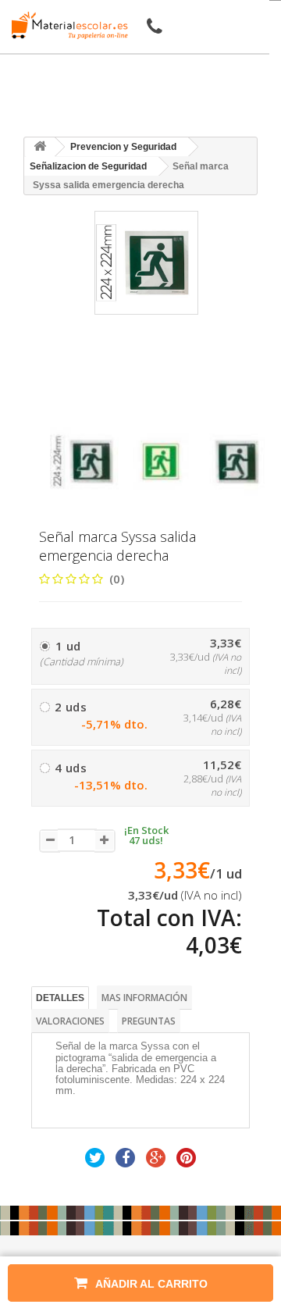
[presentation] (55, 413)
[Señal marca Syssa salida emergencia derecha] (84, 461)
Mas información (144, 997)
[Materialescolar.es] (65, 25)
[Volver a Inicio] (40, 147)
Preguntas (149, 1021)
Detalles (60, 997)
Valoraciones (70, 1021)
